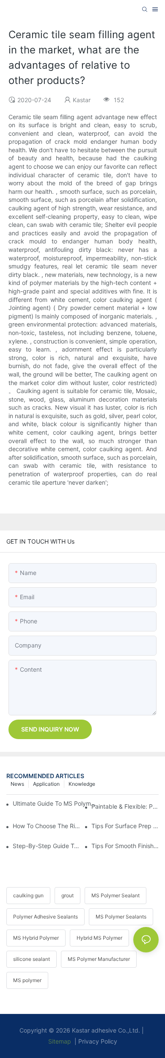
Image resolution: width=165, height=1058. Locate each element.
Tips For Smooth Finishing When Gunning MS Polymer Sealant (125, 845)
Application (46, 784)
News (17, 784)
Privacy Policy (97, 1041)
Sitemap (59, 1041)
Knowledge (82, 784)
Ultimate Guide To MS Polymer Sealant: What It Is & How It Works (56, 803)
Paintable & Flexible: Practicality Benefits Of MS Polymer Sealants (125, 806)
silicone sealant (31, 959)
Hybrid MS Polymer (99, 938)
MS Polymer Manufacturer (99, 959)
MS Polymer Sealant (115, 895)
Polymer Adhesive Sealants (45, 916)
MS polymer (27, 980)
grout (67, 895)
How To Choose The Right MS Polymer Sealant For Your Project (46, 825)
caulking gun (28, 895)
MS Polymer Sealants (121, 916)
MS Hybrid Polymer (36, 938)
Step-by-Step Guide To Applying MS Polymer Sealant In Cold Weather (46, 845)
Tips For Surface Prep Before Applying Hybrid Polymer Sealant (125, 825)
